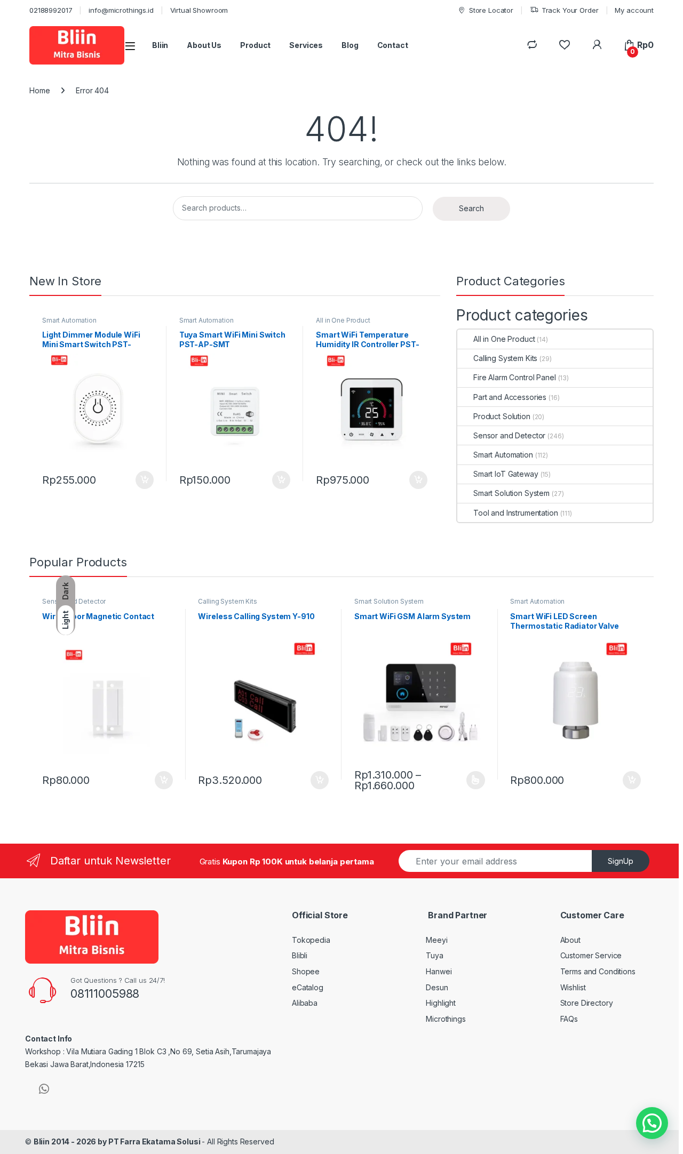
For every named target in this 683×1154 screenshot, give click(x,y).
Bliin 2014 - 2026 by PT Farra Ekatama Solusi (118, 1141)
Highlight (441, 1002)
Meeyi (436, 939)
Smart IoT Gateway (505, 473)
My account (634, 10)
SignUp (620, 861)
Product (255, 45)
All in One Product (343, 320)
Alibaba (304, 1002)
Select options (472, 780)
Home (39, 90)
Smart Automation (69, 320)
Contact (392, 45)
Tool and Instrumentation (515, 512)
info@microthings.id (121, 10)
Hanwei (438, 971)
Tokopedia (311, 939)
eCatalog (307, 987)
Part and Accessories (509, 397)
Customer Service (591, 955)
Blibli (299, 955)
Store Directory (586, 1002)
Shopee (306, 971)
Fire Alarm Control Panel (514, 377)
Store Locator (491, 10)
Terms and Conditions (598, 971)
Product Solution (501, 416)
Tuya (434, 955)
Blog (350, 45)
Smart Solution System (511, 493)
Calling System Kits (505, 358)
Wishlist (573, 987)
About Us (204, 45)
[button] (652, 1123)
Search (471, 208)
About (570, 939)
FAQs (569, 1018)
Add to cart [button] (145, 480)
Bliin (160, 45)
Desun (437, 987)
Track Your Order (570, 10)
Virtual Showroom (199, 10)
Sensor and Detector (509, 435)
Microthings (445, 1018)
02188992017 (50, 10)
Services (306, 45)
